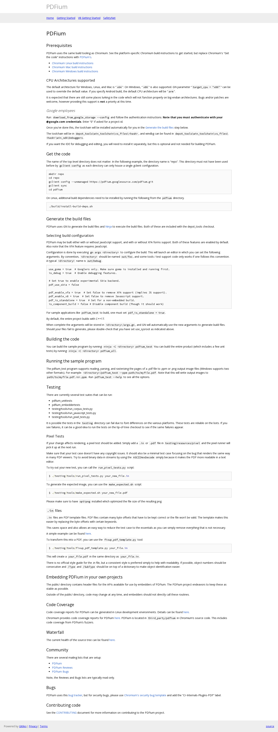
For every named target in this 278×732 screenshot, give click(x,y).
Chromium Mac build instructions (72, 67)
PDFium (57, 663)
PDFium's (85, 57)
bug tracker (75, 695)
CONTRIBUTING (66, 712)
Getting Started (66, 18)
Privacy (33, 726)
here (88, 533)
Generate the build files (159, 127)
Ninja (108, 226)
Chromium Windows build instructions (75, 71)
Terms (44, 726)
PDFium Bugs (60, 671)
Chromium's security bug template (145, 695)
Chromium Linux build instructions (72, 63)
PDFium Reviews (62, 667)
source (270, 726)
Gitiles (22, 726)
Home (50, 18)
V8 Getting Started (89, 18)
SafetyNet (109, 18)
